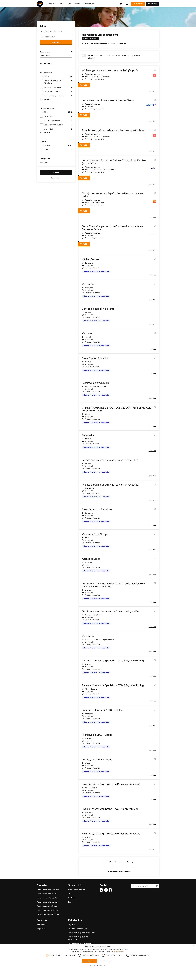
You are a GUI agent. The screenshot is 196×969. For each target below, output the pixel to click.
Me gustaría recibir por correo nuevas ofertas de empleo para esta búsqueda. (114, 56)
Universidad (48, 129)
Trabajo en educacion (52, 92)
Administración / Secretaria (54, 96)
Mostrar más (45, 99)
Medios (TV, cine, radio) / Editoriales (53, 82)
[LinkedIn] (102, 890)
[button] (98, 966)
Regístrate (72, 925)
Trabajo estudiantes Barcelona (48, 890)
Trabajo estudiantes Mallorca (47, 910)
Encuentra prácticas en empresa (80, 943)
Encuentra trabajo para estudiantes (81, 933)
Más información (119, 951)
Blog (69, 3)
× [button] (193, 946)
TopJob (47, 162)
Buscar (56, 42)
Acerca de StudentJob (76, 890)
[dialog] (98, 956)
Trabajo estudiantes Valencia (47, 902)
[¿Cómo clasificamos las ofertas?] (71, 52)
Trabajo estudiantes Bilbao (47, 906)
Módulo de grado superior (53, 125)
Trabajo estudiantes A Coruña (48, 914)
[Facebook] (111, 890)
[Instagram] (106, 890)
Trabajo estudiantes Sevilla (47, 898)
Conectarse (152, 4)
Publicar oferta (42, 925)
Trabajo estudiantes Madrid (47, 894)
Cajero (46, 76)
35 (128, 862)
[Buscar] (127, 4)
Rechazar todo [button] (106, 961)
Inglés (46, 149)
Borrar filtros (56, 178)
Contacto (77, 3)
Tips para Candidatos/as (77, 929)
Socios (70, 902)
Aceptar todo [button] (89, 961)
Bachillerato (48, 116)
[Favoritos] (121, 4)
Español (47, 145)
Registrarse (138, 4)
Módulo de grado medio (53, 120)
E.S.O (46, 112)
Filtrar (56, 172)
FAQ (69, 894)
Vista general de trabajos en (119, 871)
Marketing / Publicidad (52, 87)
